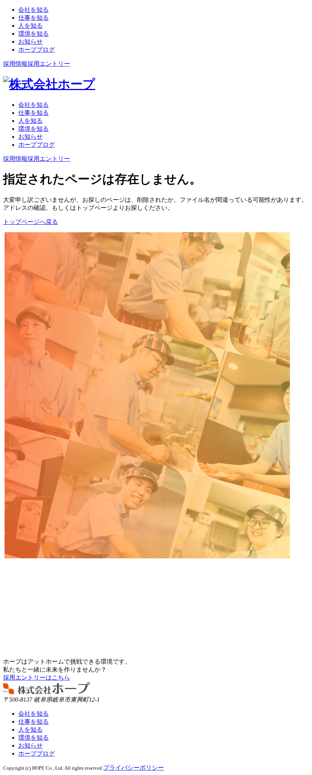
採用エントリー (48, 63)
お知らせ (30, 745)
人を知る (30, 729)
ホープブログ (36, 753)
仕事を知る (33, 721)
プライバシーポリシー (133, 767)
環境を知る (33, 737)
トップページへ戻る (30, 222)
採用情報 (15, 63)
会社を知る (33, 713)
